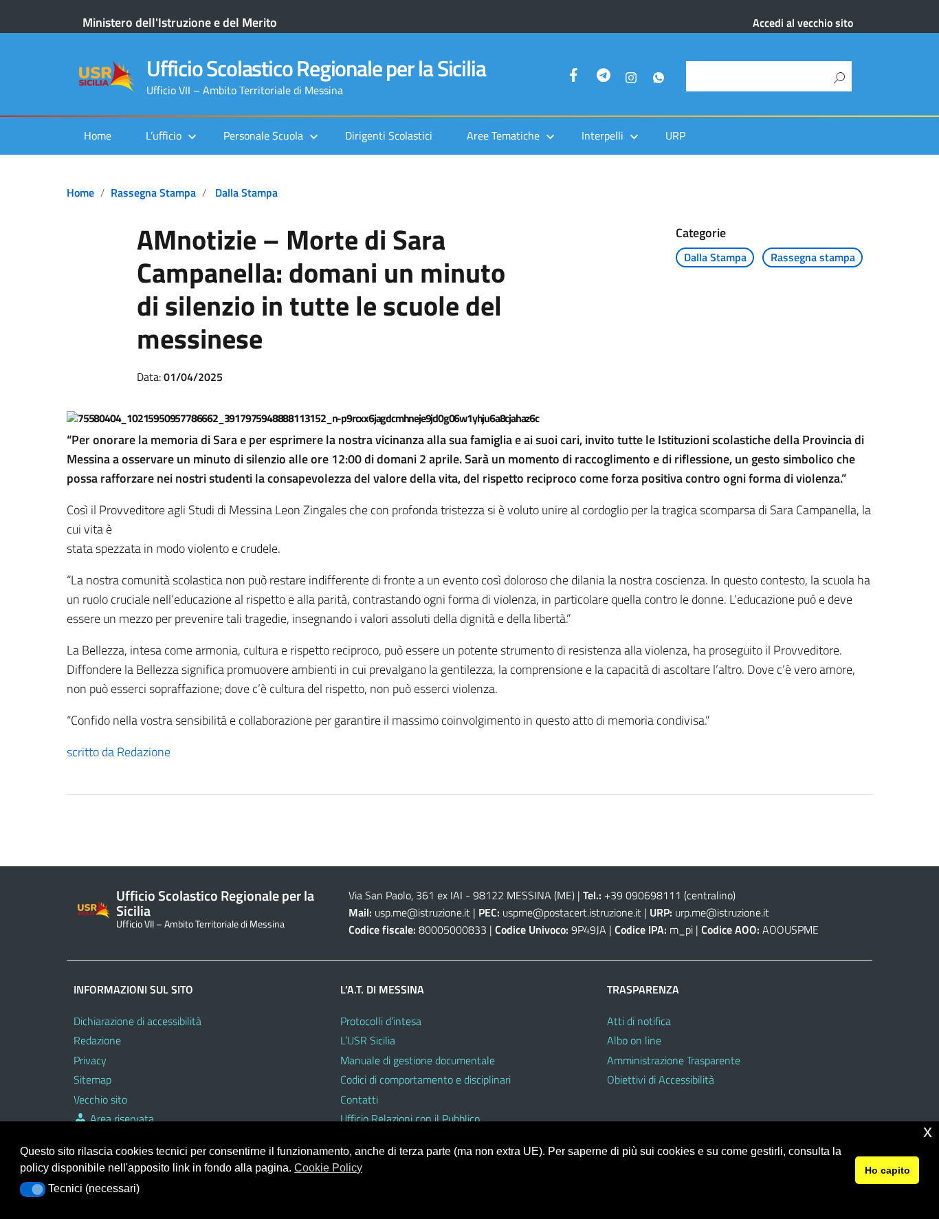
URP (675, 135)
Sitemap (92, 1079)
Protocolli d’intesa (380, 1021)
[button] (32, 1189)
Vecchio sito (100, 1099)
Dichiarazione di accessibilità (137, 1021)
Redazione (97, 1040)
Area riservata (120, 1118)
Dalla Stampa (246, 192)
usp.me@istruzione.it (422, 912)
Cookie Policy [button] (328, 1168)
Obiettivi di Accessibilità (660, 1079)
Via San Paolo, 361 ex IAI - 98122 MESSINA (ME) (462, 895)
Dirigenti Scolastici (388, 135)
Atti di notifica (639, 1021)
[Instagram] (631, 77)
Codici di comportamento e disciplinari (425, 1079)
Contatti (359, 1099)
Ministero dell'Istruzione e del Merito (179, 22)
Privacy (90, 1060)
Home (97, 135)
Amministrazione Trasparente (673, 1060)
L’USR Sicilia (367, 1040)
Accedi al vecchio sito (803, 22)
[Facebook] (576, 77)
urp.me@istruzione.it (722, 912)
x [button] (927, 1131)
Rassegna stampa (153, 192)
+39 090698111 (642, 895)
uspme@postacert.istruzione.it (571, 912)
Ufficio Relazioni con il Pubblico (410, 1118)
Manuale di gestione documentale (417, 1060)
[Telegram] (603, 77)
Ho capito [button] (887, 1170)
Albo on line (634, 1040)
